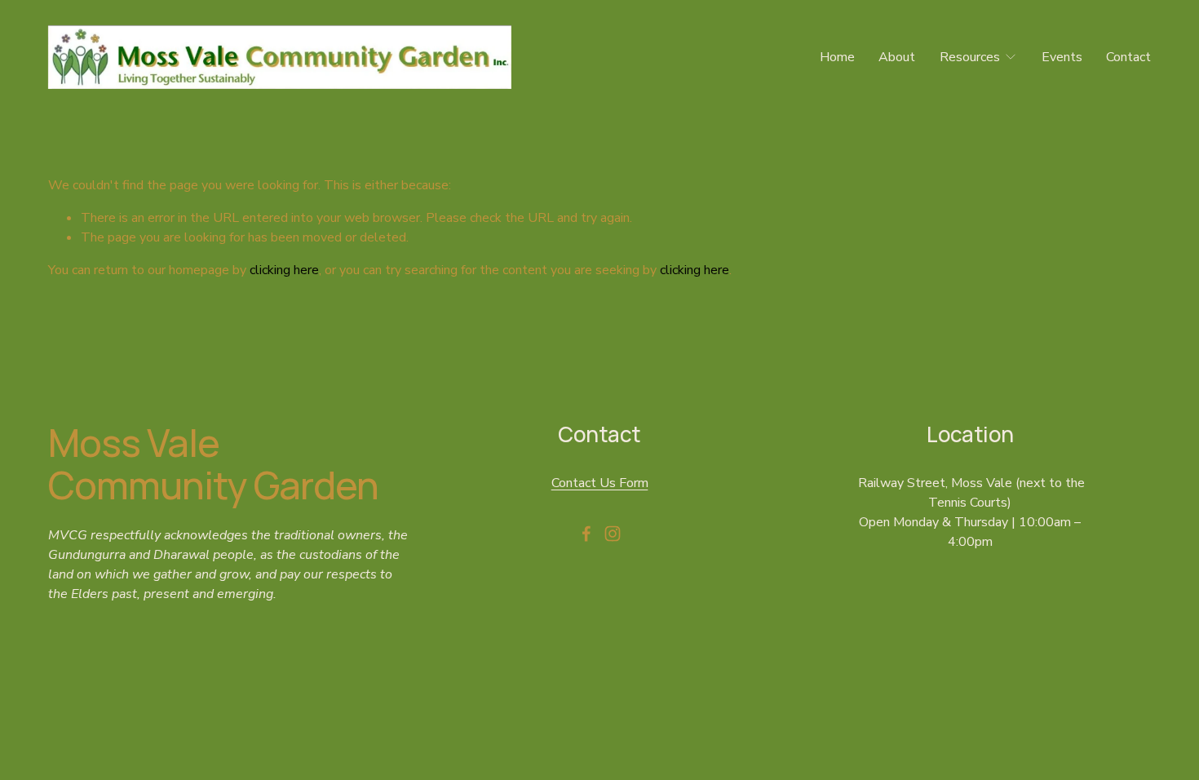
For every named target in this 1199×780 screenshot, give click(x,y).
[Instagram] (612, 533)
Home (837, 57)
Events (1062, 57)
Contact (1128, 57)
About (896, 57)
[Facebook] (586, 533)
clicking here (284, 270)
